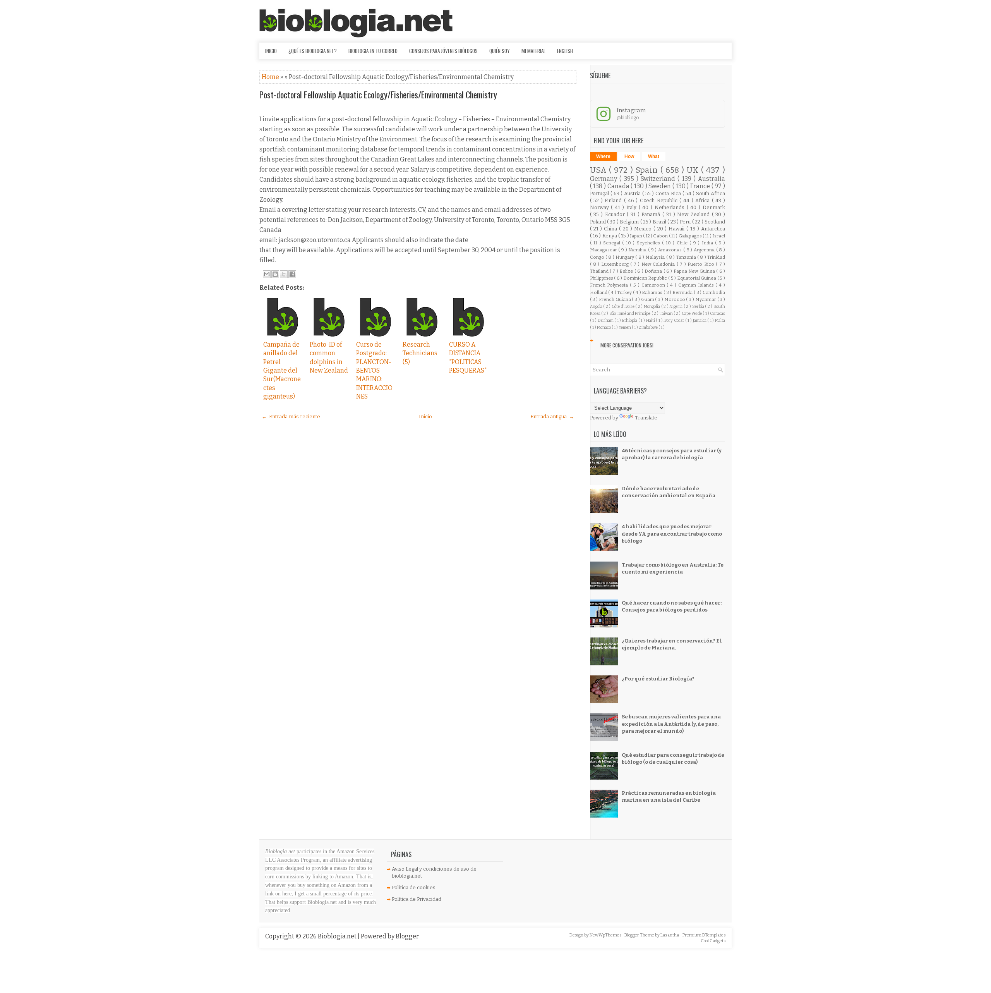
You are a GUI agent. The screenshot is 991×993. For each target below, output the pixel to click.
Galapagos (691, 236)
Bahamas (653, 292)
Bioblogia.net (338, 936)
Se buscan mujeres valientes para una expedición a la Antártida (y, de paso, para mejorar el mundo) (671, 724)
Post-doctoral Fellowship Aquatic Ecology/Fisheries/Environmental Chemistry (378, 94)
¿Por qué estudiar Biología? (658, 679)
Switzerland (659, 178)
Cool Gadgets (713, 940)
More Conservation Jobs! (626, 345)
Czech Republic (659, 200)
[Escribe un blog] (275, 274)
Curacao (717, 313)
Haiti (651, 320)
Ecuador (616, 214)
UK (694, 170)
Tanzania (686, 257)
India (708, 243)
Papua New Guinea (695, 271)
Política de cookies (413, 887)
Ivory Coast (674, 320)
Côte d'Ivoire (623, 306)
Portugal (600, 193)
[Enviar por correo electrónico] (267, 274)
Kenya (610, 236)
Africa (703, 200)
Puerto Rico (702, 264)
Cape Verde (692, 313)
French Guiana (615, 299)
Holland (599, 292)
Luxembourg (615, 264)
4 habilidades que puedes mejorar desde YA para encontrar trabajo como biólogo (672, 533)
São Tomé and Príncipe (630, 313)
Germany (604, 178)
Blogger (407, 936)
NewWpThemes (606, 935)
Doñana (654, 271)
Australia (711, 178)
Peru (686, 222)
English (565, 51)
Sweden (660, 186)
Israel (718, 236)
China (611, 229)
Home (271, 77)
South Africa (710, 193)
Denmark (714, 207)
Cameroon (654, 285)
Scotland (715, 222)
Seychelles (649, 243)
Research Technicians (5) (420, 353)
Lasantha (670, 935)
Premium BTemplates (704, 935)
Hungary (625, 257)
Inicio (271, 51)
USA (599, 170)
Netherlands (671, 207)
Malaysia (655, 257)
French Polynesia (610, 285)
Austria (633, 193)
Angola (597, 306)
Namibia (638, 250)
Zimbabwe (648, 327)
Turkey (625, 292)
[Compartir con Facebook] (292, 274)
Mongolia (652, 306)
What (653, 156)
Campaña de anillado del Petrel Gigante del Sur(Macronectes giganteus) (282, 370)
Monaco (604, 327)
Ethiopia (630, 320)
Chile (683, 243)
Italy (632, 207)
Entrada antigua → (552, 416)
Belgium (630, 222)
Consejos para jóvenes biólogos (443, 51)
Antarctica (713, 229)
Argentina (705, 250)
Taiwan (667, 313)
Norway (600, 207)
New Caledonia (659, 264)
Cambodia (714, 292)
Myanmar (706, 299)
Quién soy (499, 51)
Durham (606, 320)
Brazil (660, 222)
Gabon (661, 236)
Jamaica (700, 320)
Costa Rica (668, 193)
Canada (619, 186)
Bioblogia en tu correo (373, 51)
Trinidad (716, 257)
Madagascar (604, 250)
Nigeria (676, 306)
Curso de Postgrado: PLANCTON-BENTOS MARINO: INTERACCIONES (374, 370)
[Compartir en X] (284, 274)
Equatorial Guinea (697, 278)
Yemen (625, 327)
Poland (598, 222)
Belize (626, 271)
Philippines (602, 278)
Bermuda (683, 292)
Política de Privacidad (416, 899)
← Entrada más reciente (291, 416)
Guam (648, 299)
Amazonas (670, 250)
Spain (647, 170)
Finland (614, 200)
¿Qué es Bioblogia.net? (312, 51)
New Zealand (694, 214)
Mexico (643, 229)
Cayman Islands (697, 285)
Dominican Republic (645, 278)
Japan (636, 236)
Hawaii (677, 229)
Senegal (612, 243)
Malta (720, 320)
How (629, 156)
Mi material (533, 51)
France (701, 186)
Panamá (651, 214)
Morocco (675, 299)
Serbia (698, 306)
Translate (646, 418)
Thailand (600, 271)
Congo (597, 257)
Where (603, 156)
